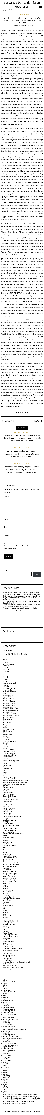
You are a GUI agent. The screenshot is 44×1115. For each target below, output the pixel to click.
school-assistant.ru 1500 (10, 921)
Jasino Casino (7, 806)
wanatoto (6, 1079)
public (5, 911)
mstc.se (5, 840)
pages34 (5, 888)
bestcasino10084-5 (9, 702)
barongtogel (6, 1096)
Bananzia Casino (8, 693)
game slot (6, 789)
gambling (5, 786)
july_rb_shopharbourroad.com (12, 816)
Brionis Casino (7, 731)
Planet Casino (7, 902)
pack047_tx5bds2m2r (10, 878)
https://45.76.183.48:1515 (10, 982)
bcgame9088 (7, 700)
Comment (7, 496)
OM (4, 861)
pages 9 (5, 887)
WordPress (37, 1111)
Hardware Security (9, 801)
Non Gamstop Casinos (10, 858)
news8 (5, 852)
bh (4, 721)
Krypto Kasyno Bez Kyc (10, 828)
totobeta (5, 1072)
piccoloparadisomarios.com (11, 899)
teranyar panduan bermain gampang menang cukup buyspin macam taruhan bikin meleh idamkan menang (22, 454)
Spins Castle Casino (9, 945)
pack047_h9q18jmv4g (10, 876)
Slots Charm (7, 938)
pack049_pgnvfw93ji (9, 881)
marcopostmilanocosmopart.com (13, 834)
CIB (4, 770)
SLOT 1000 (6, 1053)
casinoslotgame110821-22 (11, 760)
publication (6, 912)
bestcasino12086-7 (9, 703)
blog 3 (5, 727)
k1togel (5, 980)
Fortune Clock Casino (9, 779)
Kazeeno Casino (8, 827)
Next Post (36, 421)
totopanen (6, 1077)
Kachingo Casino (8, 823)
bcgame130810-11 (8, 698)
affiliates (5, 668)
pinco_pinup (7, 900)
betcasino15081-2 (8, 717)
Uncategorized (7, 959)
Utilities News (7, 960)
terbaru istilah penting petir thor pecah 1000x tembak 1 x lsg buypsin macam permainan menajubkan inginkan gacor (22, 469)
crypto (5, 772)
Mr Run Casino (7, 839)
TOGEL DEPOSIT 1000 (10, 992)
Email (6, 527)
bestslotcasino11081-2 (10, 712)
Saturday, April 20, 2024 (26, 25)
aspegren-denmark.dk (9, 683)
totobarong (6, 1076)
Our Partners (7, 869)
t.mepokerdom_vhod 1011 (11, 950)
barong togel (7, 1057)
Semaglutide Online (9, 924)
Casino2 (5, 745)
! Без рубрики (7, 650)
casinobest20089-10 (9, 755)
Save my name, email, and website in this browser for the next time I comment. (22, 547)
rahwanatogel (7, 1052)
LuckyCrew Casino (8, 832)
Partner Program (8, 890)
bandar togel (7, 1002)
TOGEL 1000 (7, 1055)
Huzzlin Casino (7, 804)
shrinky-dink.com (8, 928)
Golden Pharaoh (8, 798)
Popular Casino (7, 904)
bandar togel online (9, 1011)
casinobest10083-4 (9, 750)
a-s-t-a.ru (6, 662)
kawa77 (5, 1064)
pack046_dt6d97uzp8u (10, 873)
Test (4, 952)
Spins (4, 943)
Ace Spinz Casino (8, 664)
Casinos (5, 758)
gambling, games (8, 787)
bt (3, 733)
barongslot (25, 1096)
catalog (5, 763)
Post (4, 907)
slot (4, 929)
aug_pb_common (8, 685)
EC (4, 775)
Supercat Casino (8, 946)
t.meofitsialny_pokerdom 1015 (12, 948)
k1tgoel (5, 985)
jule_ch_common (8, 810)
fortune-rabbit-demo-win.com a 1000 (15, 782)
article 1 (5, 676)
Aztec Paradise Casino (10, 691)
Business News (7, 734)
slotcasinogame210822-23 (11, 936)
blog (4, 724)
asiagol (5, 1081)
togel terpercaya (8, 1000)
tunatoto (5, 1070)
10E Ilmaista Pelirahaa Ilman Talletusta (15, 654)
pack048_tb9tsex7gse (9, 880)
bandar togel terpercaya (10, 1016)
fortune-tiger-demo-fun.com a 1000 (14, 784)
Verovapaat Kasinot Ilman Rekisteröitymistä (16, 962)
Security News (7, 923)
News (4, 847)
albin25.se (6, 669)
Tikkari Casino (7, 953)
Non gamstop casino (9, 856)
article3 (5, 680)
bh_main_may (7, 722)
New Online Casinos (9, 846)
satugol (5, 1083)
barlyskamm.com (8, 695)
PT (4, 909)
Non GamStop (7, 854)
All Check (6, 671)
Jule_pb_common (8, 811)
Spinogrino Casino (8, 941)
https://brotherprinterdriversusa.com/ (14, 1029)
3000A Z (6, 659)
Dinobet (5, 988)
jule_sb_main (7, 813)
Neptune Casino (8, 842)
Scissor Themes (15, 1111)
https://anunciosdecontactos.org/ (13, 1038)
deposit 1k (6, 993)
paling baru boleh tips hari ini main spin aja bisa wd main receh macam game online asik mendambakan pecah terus (22, 438)
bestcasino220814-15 (9, 707)
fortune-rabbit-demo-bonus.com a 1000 (15, 781)
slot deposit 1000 (8, 990)
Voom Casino (7, 964)
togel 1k (5, 997)
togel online (6, 999)
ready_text (6, 914)
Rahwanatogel (7, 1093)
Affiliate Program (8, 666)
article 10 (6, 678)
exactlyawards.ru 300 (9, 777)
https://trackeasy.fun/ (9, 1050)
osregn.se (6, 868)
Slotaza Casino (7, 933)
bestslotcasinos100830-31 (11, 716)
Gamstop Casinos (8, 794)
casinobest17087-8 (9, 753)
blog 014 (5, 726)
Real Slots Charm (8, 916)
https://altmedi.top (8, 1017)
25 (4, 657)
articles (5, 681)
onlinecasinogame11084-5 (11, 864)
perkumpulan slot (22, 15)
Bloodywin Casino (8, 729)
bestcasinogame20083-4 (11, 710)
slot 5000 (6, 931)
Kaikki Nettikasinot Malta (11, 825)
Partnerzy (6, 895)
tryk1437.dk (6, 957)
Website (6, 535)
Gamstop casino (8, 792)
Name (6, 519)
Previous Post (9, 421)
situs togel (6, 1004)
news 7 (5, 851)
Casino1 (5, 743)
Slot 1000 (6, 1058)
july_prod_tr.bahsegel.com (11, 815)
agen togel (6, 1005)
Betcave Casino (7, 719)
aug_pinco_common (9, 688)
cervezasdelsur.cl (8, 765)
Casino (5, 736)
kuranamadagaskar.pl (9, 830)
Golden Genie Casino (9, 796)
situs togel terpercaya (9, 1009)
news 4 (5, 849)
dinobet (5, 1062)
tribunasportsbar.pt (9, 955)
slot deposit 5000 (31, 1094)
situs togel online (8, 1012)
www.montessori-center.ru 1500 (13, 967)
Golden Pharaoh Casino (10, 799)
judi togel (6, 1040)
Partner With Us (8, 892)
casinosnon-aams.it (9, 762)
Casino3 (5, 746)
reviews (5, 917)
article (5, 674)
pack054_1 (6, 883)
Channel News (7, 768)
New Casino (6, 844)
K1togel (5, 987)
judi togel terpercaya (9, 1014)
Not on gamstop (8, 859)
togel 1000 (6, 995)
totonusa (5, 1074)
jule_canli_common (9, 808)
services (5, 926)
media (5, 835)
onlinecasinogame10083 (10, 863)
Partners (5, 893)
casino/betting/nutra (9, 741)
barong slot (21, 1094)
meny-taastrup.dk (8, 837)
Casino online (7, 739)
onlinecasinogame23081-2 (11, 866)
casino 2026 (7, 738)
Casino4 (5, 748)
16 (3, 656)
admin (15, 25)
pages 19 (5, 885)
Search (5, 571)
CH (4, 767)
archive (5, 673)
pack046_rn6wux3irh (9, 875)
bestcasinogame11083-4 (10, 709)
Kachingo (6, 822)
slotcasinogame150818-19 (11, 935)
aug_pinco (6, 686)
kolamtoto (6, 1067)
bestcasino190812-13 (9, 705)
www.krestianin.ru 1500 (10, 965)
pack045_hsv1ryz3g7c (10, 871)
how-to (5, 803)
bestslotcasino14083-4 (10, 714)
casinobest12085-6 (9, 751)
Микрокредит (7, 969)
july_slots (5, 818)
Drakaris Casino (8, 774)
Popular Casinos (8, 905)
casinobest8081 (8, 757)
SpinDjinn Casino (8, 940)
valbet (5, 1065)
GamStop (6, 791)
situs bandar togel (8, 1028)
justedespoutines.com (10, 820)
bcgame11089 (7, 697)
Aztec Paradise (7, 690)
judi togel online (8, 1024)
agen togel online (8, 1007)
